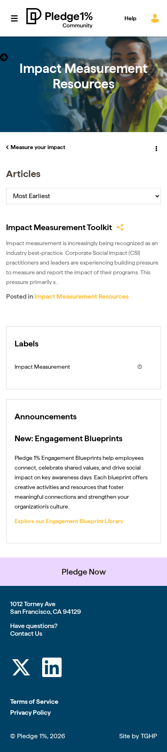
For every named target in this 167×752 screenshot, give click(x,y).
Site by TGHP (138, 736)
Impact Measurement (42, 366)
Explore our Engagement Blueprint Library (69, 521)
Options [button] (155, 147)
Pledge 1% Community (59, 18)
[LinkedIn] (52, 669)
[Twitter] (21, 668)
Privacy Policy (30, 712)
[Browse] (18, 18)
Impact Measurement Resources (81, 296)
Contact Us (26, 633)
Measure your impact (38, 147)
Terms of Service (34, 701)
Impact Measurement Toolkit (59, 227)
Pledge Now (84, 572)
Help (130, 18)
